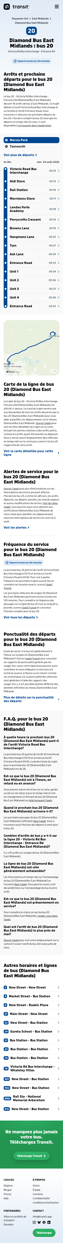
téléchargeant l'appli (40, 800)
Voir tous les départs (19, 617)
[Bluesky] (39, 1222)
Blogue (8, 1189)
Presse (7, 1194)
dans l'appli (39, 821)
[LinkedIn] (48, 1222)
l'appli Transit (29, 607)
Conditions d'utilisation (46, 1202)
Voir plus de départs (19, 155)
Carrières (38, 1194)
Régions (8, 1185)
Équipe (36, 1189)
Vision (36, 1185)
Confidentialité (41, 1198)
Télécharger (44, 1233)
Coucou (9, 1179)
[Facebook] (44, 1222)
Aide (6, 1198)
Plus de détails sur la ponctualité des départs (29, 699)
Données (9, 1224)
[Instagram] (34, 1222)
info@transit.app (42, 1216)
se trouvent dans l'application (34, 125)
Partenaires (12, 1210)
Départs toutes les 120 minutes (34, 61)
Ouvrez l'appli (43, 423)
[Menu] (56, 6)
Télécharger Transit (29, 1156)
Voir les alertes (15, 527)
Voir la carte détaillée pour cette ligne (28, 453)
